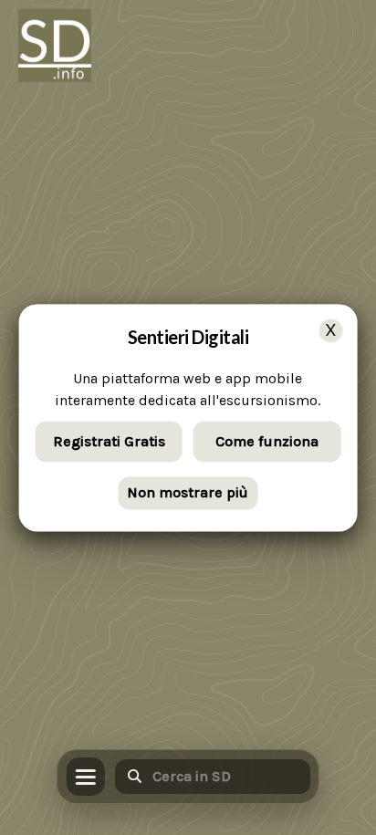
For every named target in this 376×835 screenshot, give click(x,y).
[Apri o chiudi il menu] (86, 776)
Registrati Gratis (109, 441)
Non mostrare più (187, 493)
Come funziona (267, 441)
